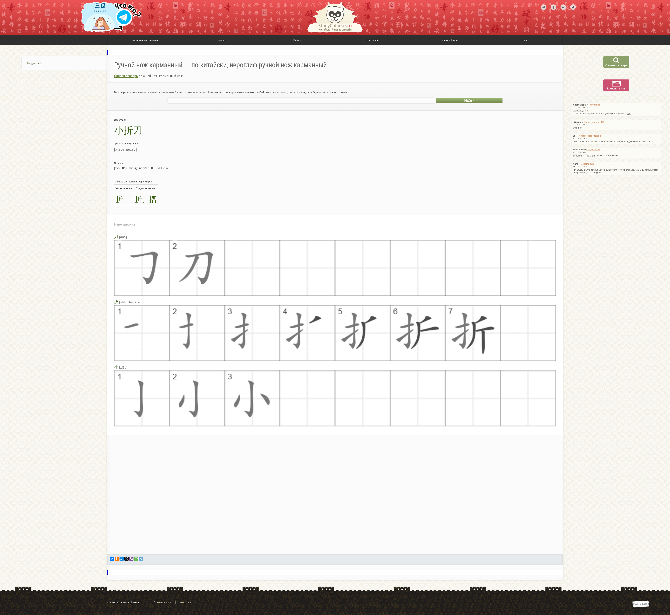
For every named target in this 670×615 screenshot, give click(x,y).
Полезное (373, 40)
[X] (126, 559)
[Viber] (131, 559)
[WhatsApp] (136, 559)
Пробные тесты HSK (593, 122)
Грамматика (594, 105)
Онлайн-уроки (593, 149)
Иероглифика (587, 164)
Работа (297, 40)
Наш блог (185, 602)
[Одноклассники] (117, 559)
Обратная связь (161, 602)
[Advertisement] (54, 116)
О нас (525, 40)
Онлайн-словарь (126, 76)
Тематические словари (589, 136)
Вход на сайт (34, 63)
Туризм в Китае (449, 40)
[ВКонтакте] (112, 559)
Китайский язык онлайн (145, 40)
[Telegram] (141, 559)
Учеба (221, 40)
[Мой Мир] (122, 559)
